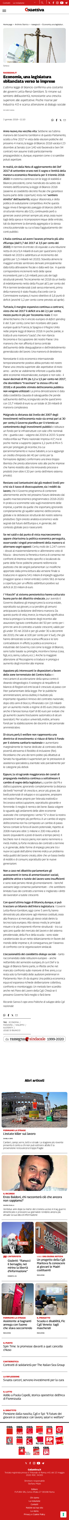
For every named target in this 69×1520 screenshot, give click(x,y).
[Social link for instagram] (57, 3)
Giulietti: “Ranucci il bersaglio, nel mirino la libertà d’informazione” (19, 1266)
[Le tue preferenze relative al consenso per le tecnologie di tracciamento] (63, 1514)
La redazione (18, 3)
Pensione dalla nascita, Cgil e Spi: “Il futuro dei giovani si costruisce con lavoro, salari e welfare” (33, 1415)
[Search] (42, 3)
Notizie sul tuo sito (34, 1507)
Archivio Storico (22, 24)
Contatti (6, 3)
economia (14, 1022)
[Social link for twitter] (49, 3)
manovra (8, 1025)
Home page (7, 24)
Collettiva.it (34, 1469)
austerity (8, 1027)
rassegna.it (35, 24)
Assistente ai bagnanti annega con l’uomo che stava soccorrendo (17, 1324)
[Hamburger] (4, 11)
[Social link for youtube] (61, 3)
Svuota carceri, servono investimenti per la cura (33, 1380)
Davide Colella (8, 1205)
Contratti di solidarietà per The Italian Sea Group (34, 1365)
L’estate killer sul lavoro (19, 1133)
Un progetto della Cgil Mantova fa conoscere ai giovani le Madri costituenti (51, 1265)
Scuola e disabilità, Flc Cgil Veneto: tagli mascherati (51, 1324)
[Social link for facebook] (53, 3)
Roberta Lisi (12, 1276)
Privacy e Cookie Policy (34, 1514)
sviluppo (19, 1025)
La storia (34, 1511)
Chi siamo (34, 1497)
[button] (52, 120)
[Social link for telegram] (66, 3)
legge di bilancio (11, 1030)
